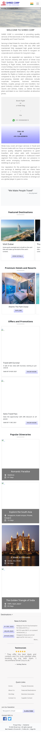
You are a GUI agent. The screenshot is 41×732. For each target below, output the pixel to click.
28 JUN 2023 (8, 631)
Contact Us (12, 698)
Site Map (11, 694)
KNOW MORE (32, 372)
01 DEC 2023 (8, 626)
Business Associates (27, 694)
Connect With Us (7, 715)
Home (10, 686)
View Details (17, 256)
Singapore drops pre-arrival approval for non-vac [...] (25, 636)
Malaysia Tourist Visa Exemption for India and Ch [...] (27, 627)
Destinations (6, 614)
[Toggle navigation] (37, 4)
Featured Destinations (28, 690)
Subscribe (28, 711)
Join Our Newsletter (8, 707)
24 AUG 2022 (8, 636)
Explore (18, 310)
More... (36, 640)
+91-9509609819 (22, 120)
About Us (11, 690)
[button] (31, 3)
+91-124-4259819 (20, 136)
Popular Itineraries (27, 686)
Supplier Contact (26, 698)
